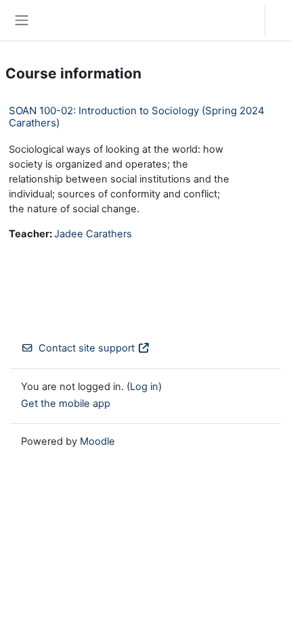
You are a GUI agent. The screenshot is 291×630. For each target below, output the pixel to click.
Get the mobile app (65, 403)
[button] (241, 20)
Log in (281, 20)
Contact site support (87, 348)
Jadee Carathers (93, 234)
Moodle (97, 441)
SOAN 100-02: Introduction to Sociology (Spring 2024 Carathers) (137, 116)
